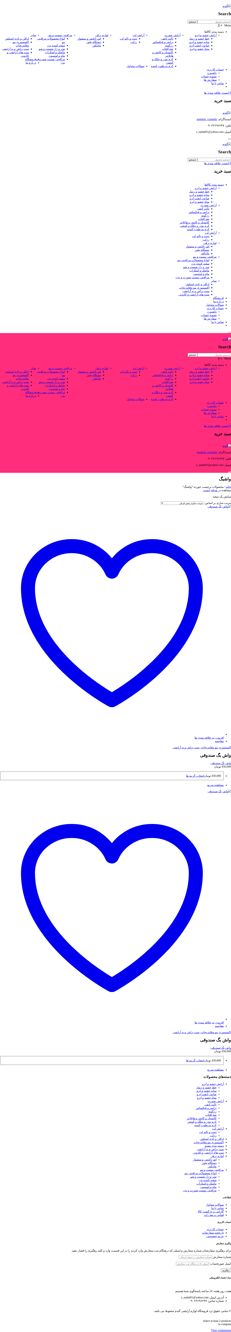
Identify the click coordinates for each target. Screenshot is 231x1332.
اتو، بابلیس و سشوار (197, 246)
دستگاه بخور (202, 249)
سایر (214, 280)
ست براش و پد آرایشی (195, 291)
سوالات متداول (215, 304)
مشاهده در (224, 490)
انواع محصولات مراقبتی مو (193, 260)
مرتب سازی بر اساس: (217, 502)
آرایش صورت (209, 205)
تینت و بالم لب (200, 236)
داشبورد (212, 311)
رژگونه (205, 215)
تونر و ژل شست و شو (196, 267)
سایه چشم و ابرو (199, 194)
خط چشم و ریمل (199, 191)
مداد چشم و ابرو (199, 201)
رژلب (206, 239)
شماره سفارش (222, 1256)
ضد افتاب (203, 218)
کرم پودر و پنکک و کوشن (194, 225)
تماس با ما (217, 322)
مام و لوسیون (201, 273)
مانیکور (205, 253)
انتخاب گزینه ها (195, 775)
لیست (206, 490)
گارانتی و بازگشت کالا (211, 1211)
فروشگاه (218, 297)
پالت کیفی (203, 208)
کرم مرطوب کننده (198, 229)
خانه (228, 486)
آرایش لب (211, 232)
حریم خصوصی (215, 1236)
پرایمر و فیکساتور (198, 212)
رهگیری (226, 1270)
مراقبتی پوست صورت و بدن (192, 277)
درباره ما (218, 301)
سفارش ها (210, 318)
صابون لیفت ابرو (199, 198)
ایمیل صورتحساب (220, 1263)
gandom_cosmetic (207, 119)
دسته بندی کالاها (214, 184)
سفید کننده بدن (200, 263)
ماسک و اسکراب (199, 270)
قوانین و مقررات (214, 1215)
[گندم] (227, 6)
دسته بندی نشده (214, 1145)
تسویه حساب (209, 315)
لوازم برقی (210, 243)
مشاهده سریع (215, 785)
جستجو (192, 21)
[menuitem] (214, 31)
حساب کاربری (215, 308)
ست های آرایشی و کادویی (193, 294)
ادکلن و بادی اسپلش (197, 284)
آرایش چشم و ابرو (206, 188)
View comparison (221, 1330)
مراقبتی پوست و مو (205, 256)
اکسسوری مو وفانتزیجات (194, 287)
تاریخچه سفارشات (213, 1232)
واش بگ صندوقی (220, 763)
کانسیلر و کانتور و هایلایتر (194, 222)
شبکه (214, 490)
